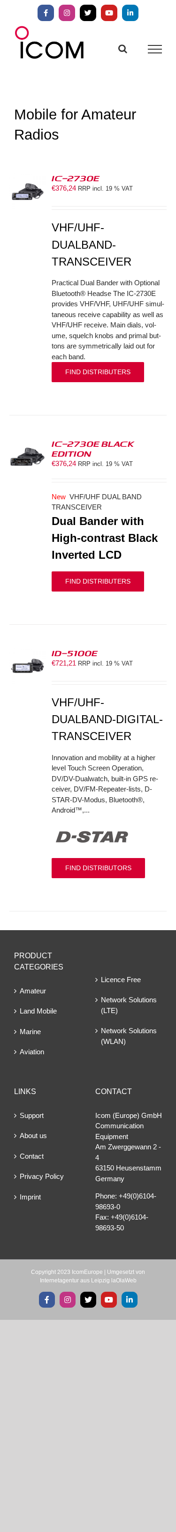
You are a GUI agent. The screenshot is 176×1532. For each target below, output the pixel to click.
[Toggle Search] (122, 48)
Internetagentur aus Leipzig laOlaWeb (88, 1280)
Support (32, 1115)
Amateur (33, 991)
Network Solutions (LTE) (129, 1005)
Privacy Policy (42, 1176)
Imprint (30, 1197)
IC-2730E (75, 178)
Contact (32, 1156)
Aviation (32, 1052)
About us (33, 1136)
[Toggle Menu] (155, 49)
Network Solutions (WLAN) (129, 1036)
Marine (30, 1032)
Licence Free (121, 980)
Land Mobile (38, 1011)
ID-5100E (75, 653)
